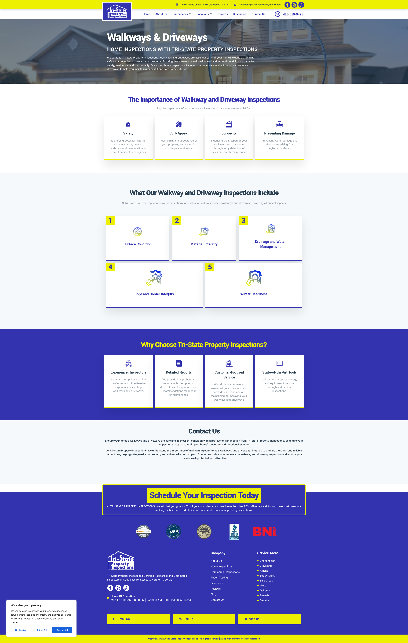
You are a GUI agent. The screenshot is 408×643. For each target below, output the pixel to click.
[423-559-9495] (277, 14)
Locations (203, 14)
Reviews (223, 14)
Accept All (62, 630)
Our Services (180, 14)
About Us (161, 14)
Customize (20, 630)
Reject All (41, 630)
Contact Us (259, 14)
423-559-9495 (293, 14)
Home (146, 14)
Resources (239, 14)
